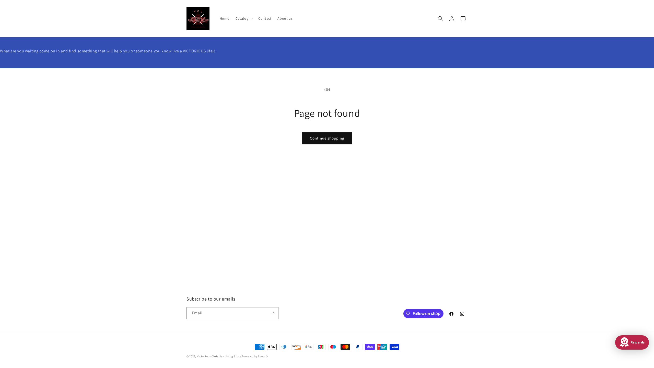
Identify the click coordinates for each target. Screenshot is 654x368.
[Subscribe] (272, 313)
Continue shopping (327, 138)
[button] (243, 18)
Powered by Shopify (255, 356)
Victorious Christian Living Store (219, 356)
